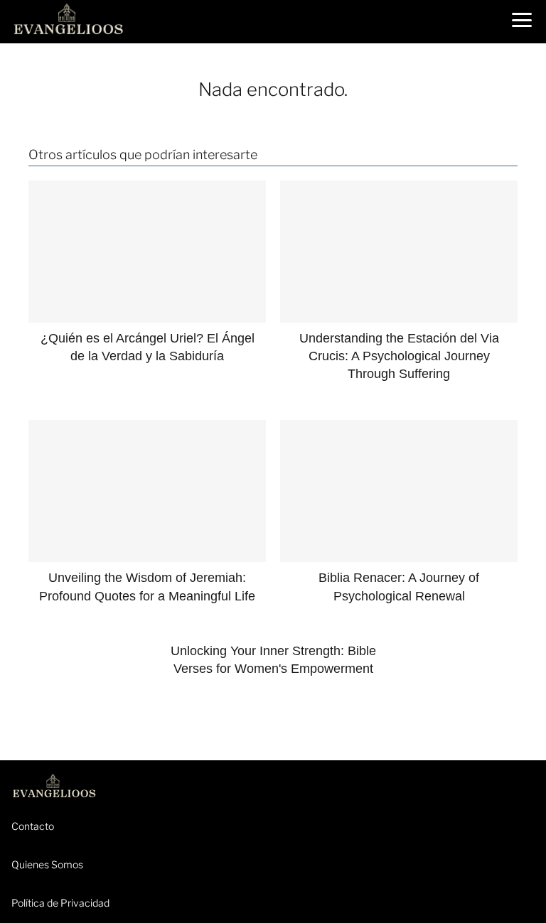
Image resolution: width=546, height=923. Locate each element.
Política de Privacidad (60, 903)
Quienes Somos (47, 864)
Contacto (32, 826)
